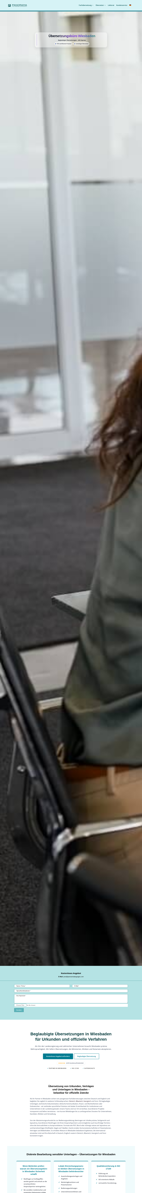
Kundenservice (121, 5)
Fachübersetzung (85, 5)
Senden (19, 1010)
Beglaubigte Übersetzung (86, 1056)
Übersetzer (100, 5)
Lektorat (111, 5)
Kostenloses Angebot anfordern (58, 1056)
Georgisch (87, 1101)
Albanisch (79, 1101)
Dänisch (72, 1101)
